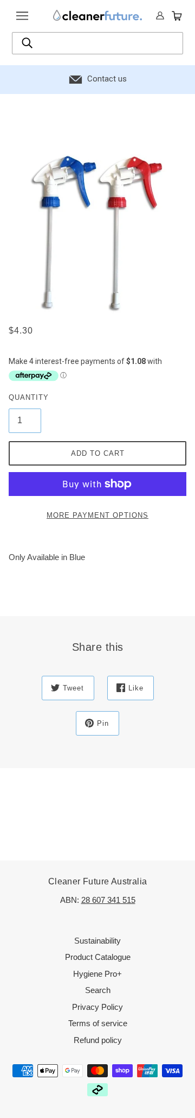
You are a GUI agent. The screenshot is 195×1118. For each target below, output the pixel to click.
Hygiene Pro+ (97, 973)
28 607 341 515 (108, 900)
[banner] (97, 15)
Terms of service (97, 1023)
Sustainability (97, 940)
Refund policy (98, 1040)
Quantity (25, 397)
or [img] (160, 16)
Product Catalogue (98, 957)
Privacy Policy (97, 1007)
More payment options (97, 515)
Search (97, 990)
